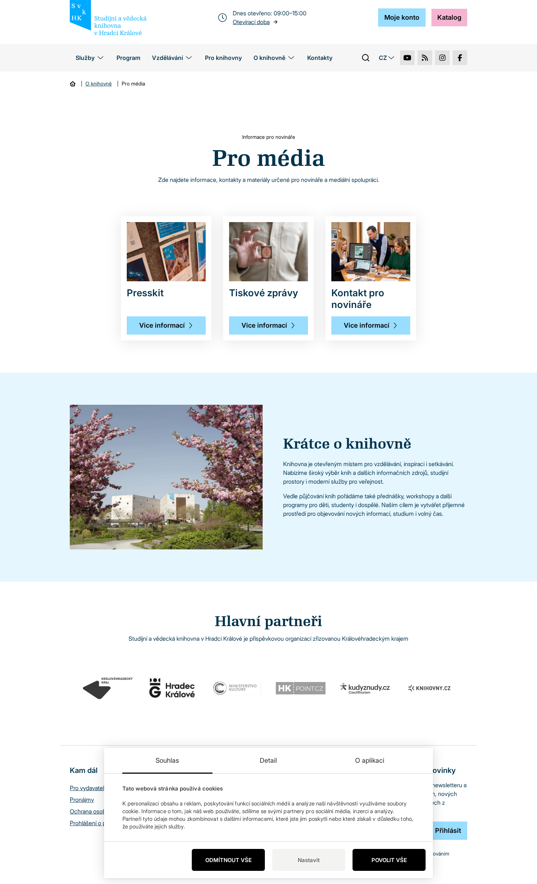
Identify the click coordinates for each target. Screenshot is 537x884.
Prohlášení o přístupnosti (101, 823)
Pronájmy (82, 799)
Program (128, 57)
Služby (85, 57)
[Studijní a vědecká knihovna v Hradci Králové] (108, 17)
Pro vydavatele (88, 788)
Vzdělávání (167, 57)
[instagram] (442, 57)
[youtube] (407, 57)
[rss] (425, 57)
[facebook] (460, 57)
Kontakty (319, 57)
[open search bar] (365, 57)
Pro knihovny (223, 57)
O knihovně (269, 57)
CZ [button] (383, 57)
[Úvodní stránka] (73, 84)
